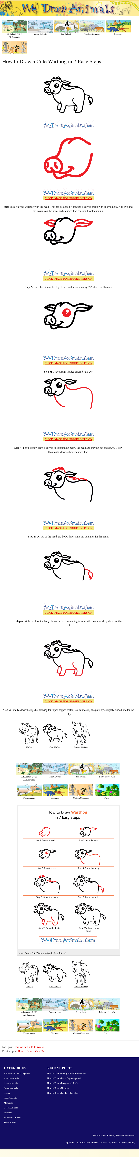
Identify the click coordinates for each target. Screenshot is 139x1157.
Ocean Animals (40, 34)
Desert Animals (11, 1088)
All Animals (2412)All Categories (14, 35)
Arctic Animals (11, 1083)
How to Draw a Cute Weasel (29, 1047)
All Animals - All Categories (17, 1073)
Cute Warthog (55, 747)
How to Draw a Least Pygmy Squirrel (64, 1078)
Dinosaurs (118, 34)
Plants (106, 797)
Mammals (8, 1102)
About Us (116, 1142)
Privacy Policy (128, 1142)
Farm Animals (29, 797)
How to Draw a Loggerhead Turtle (62, 1083)
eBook (7, 1092)
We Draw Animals (90, 1142)
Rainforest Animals (92, 34)
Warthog (29, 747)
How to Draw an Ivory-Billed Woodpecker (66, 1073)
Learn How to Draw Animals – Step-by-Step (69, 10)
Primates (8, 1112)
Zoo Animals (66, 34)
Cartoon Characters (81, 797)
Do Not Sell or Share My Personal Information (114, 1135)
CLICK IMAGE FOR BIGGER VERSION (68, 198)
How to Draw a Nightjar (58, 1088)
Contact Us (105, 1142)
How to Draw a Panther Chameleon (63, 1092)
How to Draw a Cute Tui (31, 1051)
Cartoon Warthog (81, 747)
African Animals (11, 1078)
